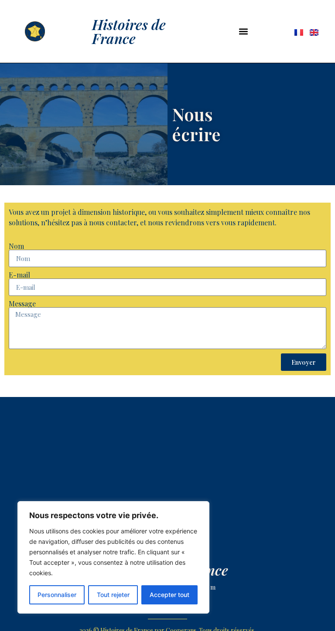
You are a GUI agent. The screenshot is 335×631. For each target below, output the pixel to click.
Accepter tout (169, 594)
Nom (16, 246)
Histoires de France (129, 31)
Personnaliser (57, 594)
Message (22, 303)
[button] (243, 31)
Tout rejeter (113, 594)
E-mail (19, 274)
